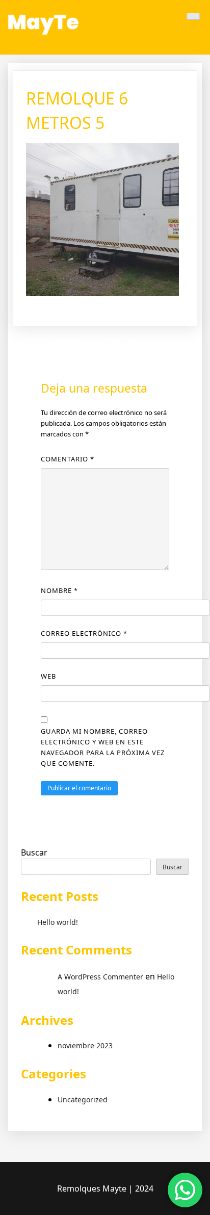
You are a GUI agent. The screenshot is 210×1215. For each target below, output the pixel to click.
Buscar (34, 852)
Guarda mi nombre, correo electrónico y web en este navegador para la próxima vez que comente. (103, 747)
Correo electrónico (84, 633)
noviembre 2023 (85, 1045)
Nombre (59, 590)
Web (48, 676)
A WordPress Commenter (100, 976)
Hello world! (57, 922)
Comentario (67, 458)
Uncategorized (83, 1099)
